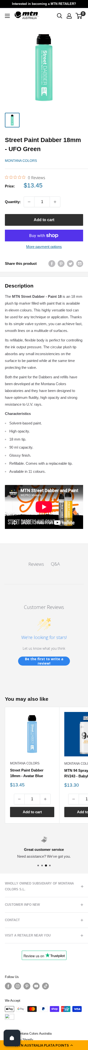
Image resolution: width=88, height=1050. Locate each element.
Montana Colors (21, 161)
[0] (79, 16)
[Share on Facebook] (51, 263)
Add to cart (44, 220)
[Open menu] (7, 16)
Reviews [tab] (36, 564)
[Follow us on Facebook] (8, 986)
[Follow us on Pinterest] (26, 986)
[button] (44, 1045)
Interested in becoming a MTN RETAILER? (44, 4)
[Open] (12, 1038)
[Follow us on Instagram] (17, 986)
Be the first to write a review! (44, 661)
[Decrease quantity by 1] (29, 202)
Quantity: (13, 202)
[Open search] (59, 16)
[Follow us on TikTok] (45, 986)
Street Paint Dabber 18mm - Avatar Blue (27, 773)
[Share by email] (79, 263)
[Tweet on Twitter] (70, 263)
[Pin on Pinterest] (61, 263)
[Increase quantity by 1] (55, 202)
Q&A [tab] (55, 564)
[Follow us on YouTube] (36, 986)
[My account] (69, 16)
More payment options (44, 247)
